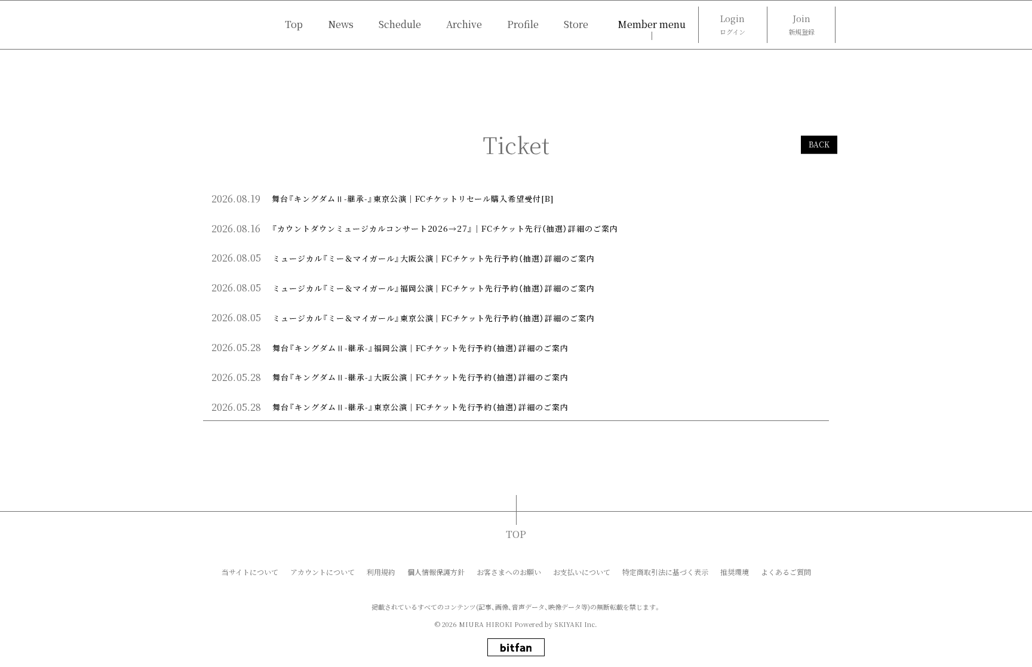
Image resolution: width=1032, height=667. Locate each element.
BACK (819, 145)
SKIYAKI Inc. (575, 624)
